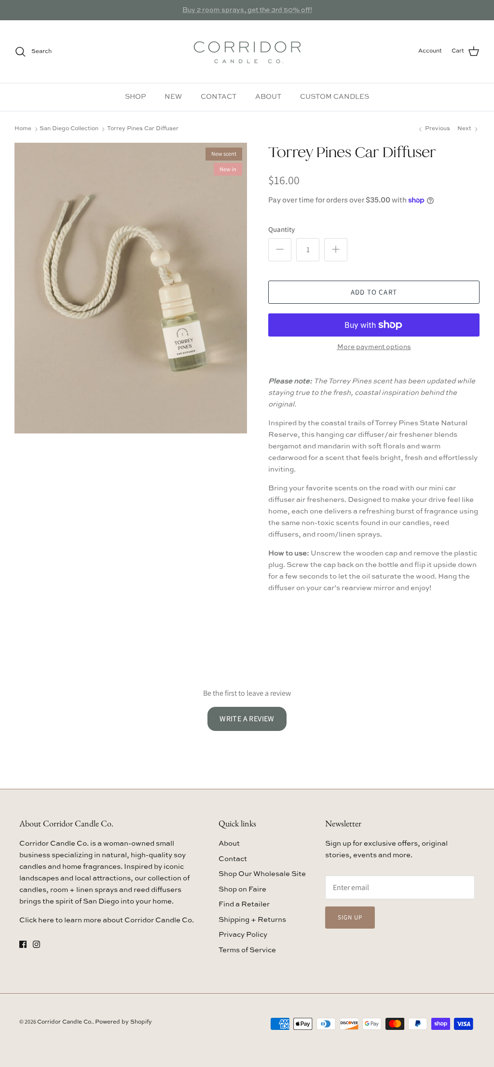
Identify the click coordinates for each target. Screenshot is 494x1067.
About (229, 843)
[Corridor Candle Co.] (247, 51)
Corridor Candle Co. (65, 1022)
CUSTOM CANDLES (334, 97)
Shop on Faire (242, 889)
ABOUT (268, 97)
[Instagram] (36, 944)
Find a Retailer (244, 904)
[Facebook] (23, 944)
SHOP (135, 97)
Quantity (281, 229)
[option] (130, 288)
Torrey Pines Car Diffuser (142, 129)
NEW (173, 97)
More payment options (374, 347)
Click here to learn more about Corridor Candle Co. (106, 920)
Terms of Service (247, 950)
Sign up (350, 917)
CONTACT (218, 97)
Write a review (247, 719)
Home (22, 129)
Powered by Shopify (123, 1022)
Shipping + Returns (252, 919)
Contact (233, 859)
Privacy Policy (243, 934)
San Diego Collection (69, 129)
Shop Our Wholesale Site (262, 874)
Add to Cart (374, 292)
